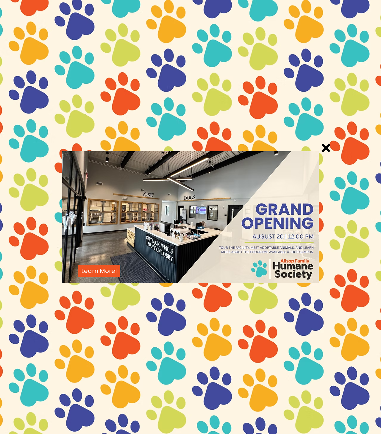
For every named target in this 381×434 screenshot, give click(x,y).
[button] (325, 147)
